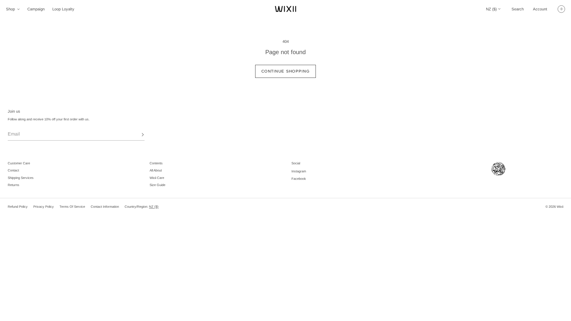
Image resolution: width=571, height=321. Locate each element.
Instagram (298, 171)
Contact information (105, 206)
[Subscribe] (137, 135)
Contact (13, 170)
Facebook (298, 178)
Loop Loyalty (63, 9)
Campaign (36, 9)
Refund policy (18, 206)
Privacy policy (43, 206)
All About (156, 170)
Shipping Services (21, 178)
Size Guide (157, 185)
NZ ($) (491, 9)
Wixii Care (157, 178)
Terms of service (72, 206)
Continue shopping (285, 71)
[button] (517, 9)
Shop (10, 9)
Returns (13, 185)
